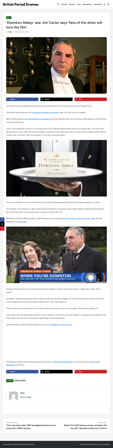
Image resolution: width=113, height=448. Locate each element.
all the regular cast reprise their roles (80, 218)
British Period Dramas (20, 4)
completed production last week (45, 112)
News (8, 17)
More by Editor (25, 397)
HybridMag (105, 444)
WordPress (93, 444)
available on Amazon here (61, 324)
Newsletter (87, 4)
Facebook (98, 4)
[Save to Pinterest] (2, 228)
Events (72, 4)
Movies (64, 4)
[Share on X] (2, 224)
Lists (78, 4)
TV (58, 4)
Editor (10, 32)
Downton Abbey (20, 380)
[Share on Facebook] (2, 219)
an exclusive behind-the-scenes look (37, 119)
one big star (22, 222)
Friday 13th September (62, 362)
